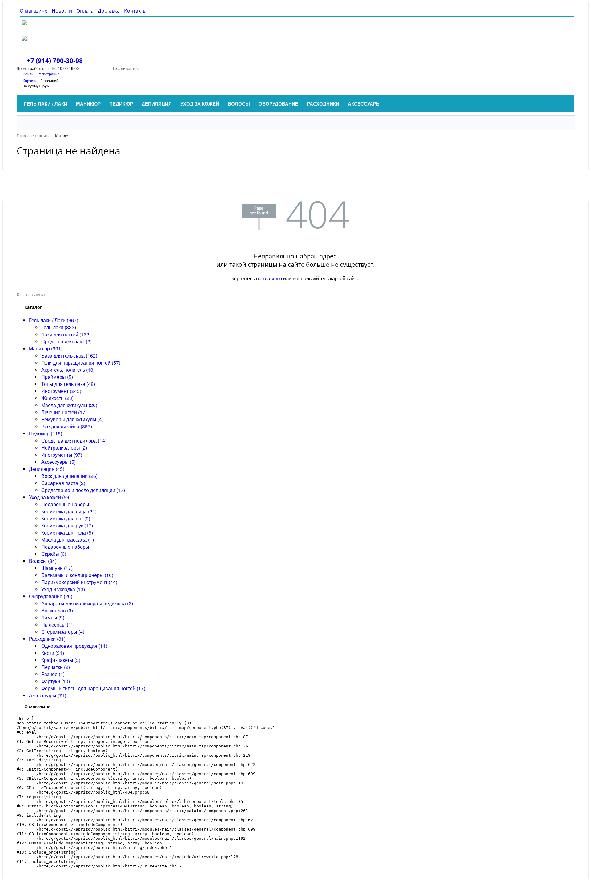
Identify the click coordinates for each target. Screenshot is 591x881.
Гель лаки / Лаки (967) (53, 320)
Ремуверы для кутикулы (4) (72, 419)
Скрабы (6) (53, 553)
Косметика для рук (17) (67, 525)
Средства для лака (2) (66, 341)
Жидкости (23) (57, 398)
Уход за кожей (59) (50, 497)
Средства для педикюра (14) (74, 440)
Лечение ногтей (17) (64, 412)
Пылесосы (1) (57, 624)
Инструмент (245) (61, 390)
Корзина (30, 80)
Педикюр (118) (45, 433)
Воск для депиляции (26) (69, 475)
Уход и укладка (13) (63, 589)
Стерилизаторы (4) (62, 631)
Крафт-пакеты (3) (60, 659)
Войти (28, 73)
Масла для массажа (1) (67, 539)
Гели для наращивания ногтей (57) (80, 362)
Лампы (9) (52, 617)
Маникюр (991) (45, 348)
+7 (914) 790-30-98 (55, 60)
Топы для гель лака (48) (68, 383)
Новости (62, 10)
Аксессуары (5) (58, 461)
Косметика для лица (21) (69, 511)
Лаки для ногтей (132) (66, 334)
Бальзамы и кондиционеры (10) (77, 575)
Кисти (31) (52, 652)
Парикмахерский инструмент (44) (79, 582)
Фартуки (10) (55, 681)
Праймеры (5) (57, 376)
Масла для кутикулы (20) (69, 405)
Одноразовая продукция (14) (74, 645)
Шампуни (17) (57, 567)
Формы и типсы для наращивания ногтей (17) (93, 688)
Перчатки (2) (55, 667)
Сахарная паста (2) (63, 483)
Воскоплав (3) (57, 610)
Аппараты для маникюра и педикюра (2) (87, 603)
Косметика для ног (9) (65, 518)
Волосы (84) (43, 560)
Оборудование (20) (50, 596)
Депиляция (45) (46, 468)
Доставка (109, 10)
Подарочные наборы (65, 504)
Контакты (135, 10)
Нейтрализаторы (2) (64, 447)
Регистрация (49, 73)
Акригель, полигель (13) (68, 369)
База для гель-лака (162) (69, 355)
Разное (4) (53, 674)
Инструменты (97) (61, 454)
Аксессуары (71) (47, 695)
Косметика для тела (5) (67, 532)
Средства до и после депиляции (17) (83, 490)
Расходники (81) (47, 638)
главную (272, 278)
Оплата (85, 10)
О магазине (33, 10)
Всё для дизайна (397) (66, 426)
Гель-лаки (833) (58, 327)
